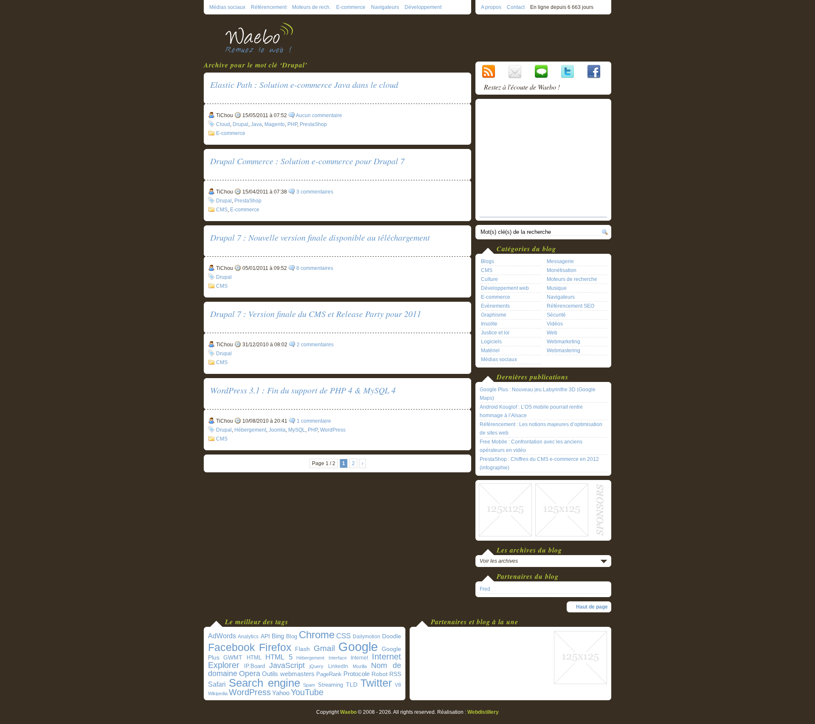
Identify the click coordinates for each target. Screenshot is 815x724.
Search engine (264, 682)
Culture (489, 279)
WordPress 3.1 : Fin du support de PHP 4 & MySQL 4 (303, 390)
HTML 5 (278, 657)
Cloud (223, 124)
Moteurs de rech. (311, 7)
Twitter (376, 683)
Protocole (356, 674)
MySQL (296, 430)
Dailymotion (366, 637)
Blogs (487, 261)
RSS (395, 674)
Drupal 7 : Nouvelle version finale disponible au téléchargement (320, 237)
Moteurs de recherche (572, 279)
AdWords (222, 636)
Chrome (316, 634)
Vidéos (555, 324)
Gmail (324, 648)
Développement (423, 7)
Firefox (275, 647)
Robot (379, 674)
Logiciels (491, 342)
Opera (249, 673)
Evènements (495, 306)
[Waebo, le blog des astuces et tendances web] (262, 37)
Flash (302, 648)
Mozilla (360, 666)
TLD (351, 684)
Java (256, 124)
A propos (491, 7)
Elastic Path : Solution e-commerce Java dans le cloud (304, 84)
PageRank (329, 674)
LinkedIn (338, 666)
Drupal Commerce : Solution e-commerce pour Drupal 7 (307, 160)
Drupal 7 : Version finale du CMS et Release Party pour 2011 (315, 313)
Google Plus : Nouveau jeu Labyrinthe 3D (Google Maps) (538, 394)
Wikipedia (218, 693)
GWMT (232, 657)
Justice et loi (495, 333)
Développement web (505, 288)
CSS (343, 636)
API (265, 636)
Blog (291, 636)
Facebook (231, 647)
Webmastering (563, 351)
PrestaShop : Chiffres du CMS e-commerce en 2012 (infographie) (539, 463)
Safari (217, 684)
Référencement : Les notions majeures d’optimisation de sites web (541, 428)
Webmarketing (563, 342)
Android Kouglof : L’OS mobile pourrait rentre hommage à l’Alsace (531, 411)
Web (552, 333)
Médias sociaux (227, 7)
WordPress (333, 430)
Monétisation (561, 270)
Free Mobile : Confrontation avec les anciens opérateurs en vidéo (531, 446)
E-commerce (350, 7)
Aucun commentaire (319, 115)
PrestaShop (313, 124)
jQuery (316, 666)
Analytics (248, 636)
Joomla (277, 430)
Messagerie (560, 261)
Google (358, 647)
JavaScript (287, 665)
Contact (516, 7)
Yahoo (280, 693)
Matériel (490, 351)
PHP (292, 124)
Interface (338, 657)
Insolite (489, 324)
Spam (309, 685)
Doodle (391, 636)
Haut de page (592, 607)
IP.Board (254, 666)
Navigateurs (385, 7)
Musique (557, 288)
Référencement (269, 7)
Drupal (240, 124)
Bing (278, 636)
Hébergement (250, 430)
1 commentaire (314, 421)
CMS (222, 210)
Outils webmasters (288, 673)
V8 (398, 685)
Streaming (330, 685)
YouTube (307, 692)
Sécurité (556, 315)
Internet (359, 658)
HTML (254, 657)
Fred (485, 589)
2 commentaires (315, 345)
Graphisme (493, 315)
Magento (274, 124)
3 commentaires (314, 192)
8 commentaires (314, 268)
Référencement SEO (570, 306)
